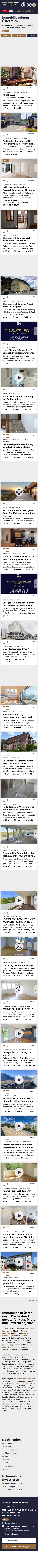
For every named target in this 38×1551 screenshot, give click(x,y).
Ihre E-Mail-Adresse (8, 1536)
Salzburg (8, 1456)
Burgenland (9, 1443)
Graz (10, 1347)
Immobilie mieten (27, 1378)
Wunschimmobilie (9, 1404)
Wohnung (6, 1333)
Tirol (6, 1463)
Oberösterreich (11, 1453)
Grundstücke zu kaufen (14, 1490)
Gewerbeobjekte (9, 1336)
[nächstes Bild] (35, 76)
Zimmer (25, 1333)
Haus (16, 1333)
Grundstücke (25, 1336)
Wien (7, 1469)
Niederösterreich (11, 1450)
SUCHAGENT (6, 35)
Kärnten (8, 1447)
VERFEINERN (32, 35)
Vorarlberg (9, 1466)
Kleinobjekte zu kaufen (14, 1483)
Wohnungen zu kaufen (14, 1487)
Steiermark (9, 1460)
